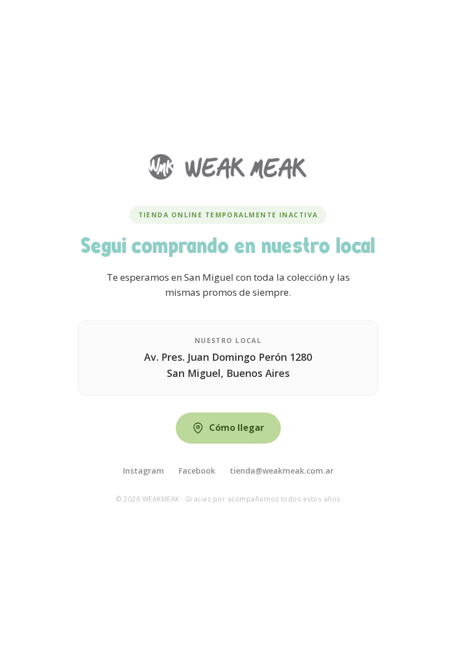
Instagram (143, 470)
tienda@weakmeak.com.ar (282, 470)
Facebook (197, 470)
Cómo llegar (236, 427)
